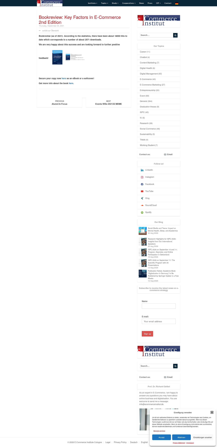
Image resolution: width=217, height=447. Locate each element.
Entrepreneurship (147, 90)
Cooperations (128, 3)
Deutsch (134, 442)
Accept (161, 437)
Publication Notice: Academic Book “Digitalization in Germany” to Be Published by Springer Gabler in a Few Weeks (163, 275)
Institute (92, 3)
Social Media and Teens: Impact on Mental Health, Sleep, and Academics (163, 229)
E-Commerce (146, 79)
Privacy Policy (120, 442)
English (144, 442)
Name (144, 301)
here (64, 78)
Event (142, 95)
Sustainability (146, 134)
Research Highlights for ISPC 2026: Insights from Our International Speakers (162, 241)
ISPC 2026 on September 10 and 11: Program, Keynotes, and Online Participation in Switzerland (162, 252)
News (141, 3)
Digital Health (146, 68)
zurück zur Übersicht (50, 30)
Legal (107, 442)
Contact (167, 3)
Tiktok (142, 139)
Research (144, 123)
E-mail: (145, 316)
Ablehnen (181, 437)
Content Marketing (148, 62)
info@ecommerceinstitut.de (151, 404)
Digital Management (149, 73)
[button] (212, 412)
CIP (157, 3)
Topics (104, 3)
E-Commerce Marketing (150, 84)
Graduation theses (148, 106)
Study (114, 3)
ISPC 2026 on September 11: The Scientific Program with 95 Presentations (161, 262)
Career (143, 51)
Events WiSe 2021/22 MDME (108, 102)
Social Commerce (148, 128)
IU (141, 117)
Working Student (147, 145)
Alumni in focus (59, 102)
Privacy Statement (179, 443)
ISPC (142, 112)
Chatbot (143, 57)
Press (150, 3)
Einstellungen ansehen (202, 437)
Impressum (190, 443)
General (143, 101)
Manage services (159, 431)
